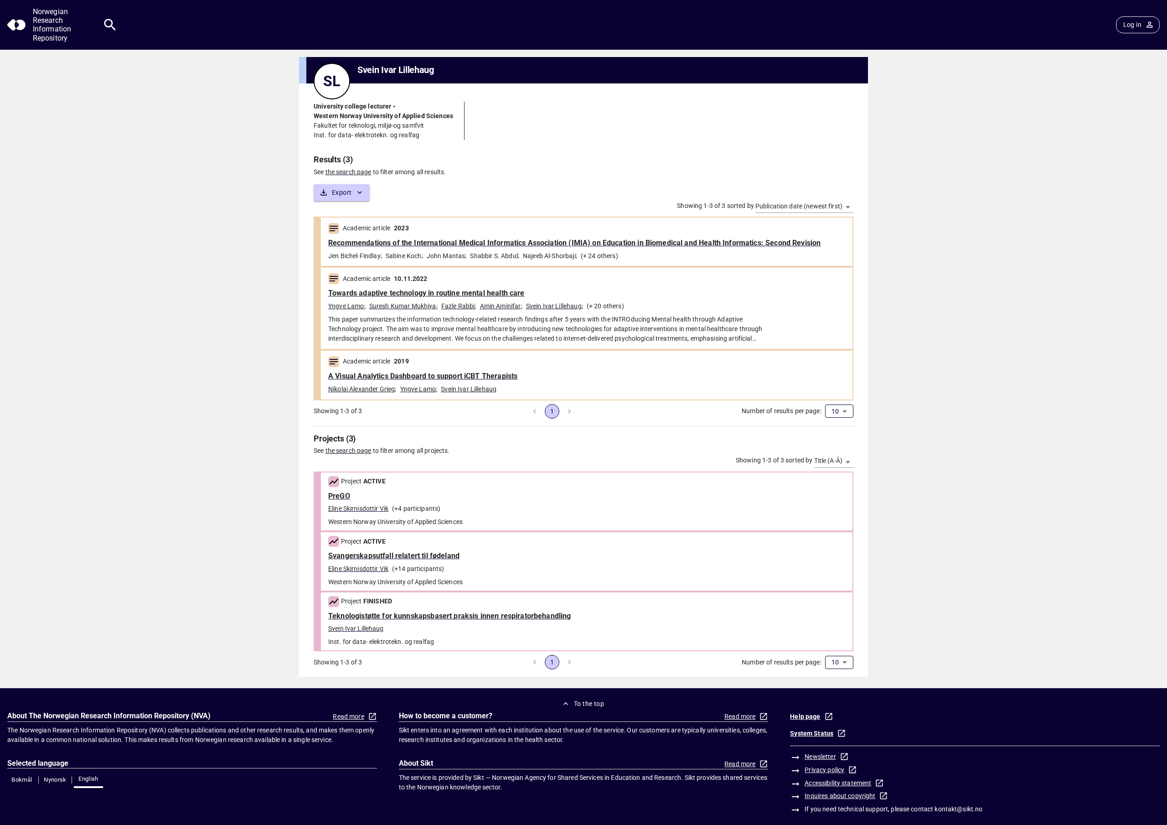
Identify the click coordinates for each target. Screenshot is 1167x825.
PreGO (339, 496)
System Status (811, 733)
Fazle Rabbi (458, 306)
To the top (589, 703)
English (88, 778)
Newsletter (820, 756)
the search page (348, 172)
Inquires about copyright (840, 795)
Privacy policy (824, 769)
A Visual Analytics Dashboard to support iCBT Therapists (422, 376)
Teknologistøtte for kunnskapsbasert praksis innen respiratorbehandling (449, 616)
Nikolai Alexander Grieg (361, 389)
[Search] (110, 25)
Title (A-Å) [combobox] (828, 460)
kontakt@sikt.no (958, 809)
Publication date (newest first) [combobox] (798, 206)
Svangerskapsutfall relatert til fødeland (394, 555)
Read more (348, 716)
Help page (805, 716)
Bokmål (21, 779)
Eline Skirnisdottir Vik (358, 508)
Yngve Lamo (346, 306)
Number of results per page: (781, 411)
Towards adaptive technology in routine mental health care (426, 293)
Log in (1132, 24)
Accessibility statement (838, 783)
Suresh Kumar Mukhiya (402, 306)
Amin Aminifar (500, 306)
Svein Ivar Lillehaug (554, 306)
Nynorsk (55, 779)
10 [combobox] (835, 411)
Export (341, 192)
